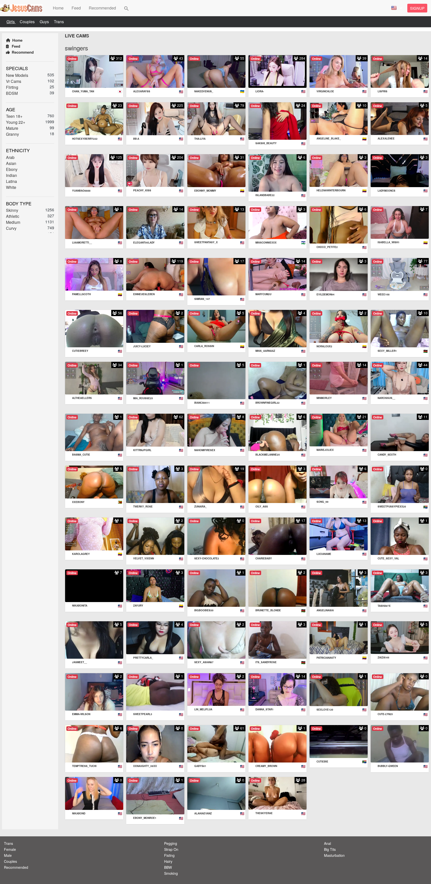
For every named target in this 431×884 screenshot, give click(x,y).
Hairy (168, 861)
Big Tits (330, 849)
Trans (59, 21)
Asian (11, 163)
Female (10, 849)
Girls (11, 21)
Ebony (11, 169)
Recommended (16, 867)
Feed (15, 46)
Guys (45, 21)
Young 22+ (15, 122)
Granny (12, 134)
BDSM (12, 93)
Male (8, 855)
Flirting (12, 87)
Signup (417, 8)
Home (16, 40)
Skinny (12, 210)
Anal (327, 843)
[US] (396, 8)
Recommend (22, 52)
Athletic (12, 216)
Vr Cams (13, 81)
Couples (28, 21)
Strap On (171, 849)
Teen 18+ (14, 116)
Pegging (170, 843)
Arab (10, 157)
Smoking (171, 873)
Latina (11, 181)
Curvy (11, 228)
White (11, 187)
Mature (12, 128)
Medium (13, 222)
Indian (11, 175)
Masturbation (334, 855)
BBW (168, 867)
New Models (17, 75)
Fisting (169, 855)
